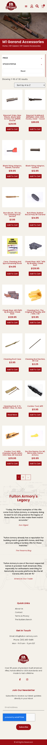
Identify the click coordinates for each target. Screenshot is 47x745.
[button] (26, 6)
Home (5, 46)
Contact (18, 612)
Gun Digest (23, 525)
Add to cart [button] (12, 129)
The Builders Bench (23, 619)
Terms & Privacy (22, 616)
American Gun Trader (23, 579)
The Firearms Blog (23, 550)
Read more (12, 415)
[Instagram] (27, 679)
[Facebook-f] (20, 679)
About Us (19, 608)
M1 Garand (14, 46)
